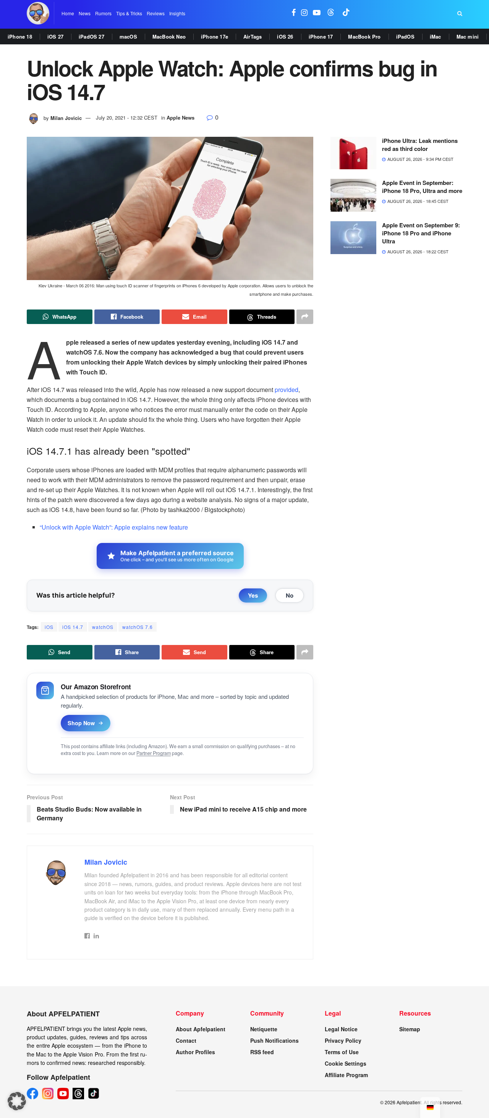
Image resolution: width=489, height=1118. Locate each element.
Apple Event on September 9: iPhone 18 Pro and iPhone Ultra (421, 233)
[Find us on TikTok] (346, 13)
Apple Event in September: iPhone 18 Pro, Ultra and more (422, 186)
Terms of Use (342, 1052)
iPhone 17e (214, 36)
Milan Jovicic (66, 117)
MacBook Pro (364, 36)
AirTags (252, 36)
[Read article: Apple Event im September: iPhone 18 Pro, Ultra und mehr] (353, 195)
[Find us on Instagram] (304, 13)
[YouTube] (63, 1093)
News (85, 13)
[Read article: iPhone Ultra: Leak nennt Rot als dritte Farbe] (353, 153)
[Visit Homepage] (38, 13)
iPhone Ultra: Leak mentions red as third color (420, 144)
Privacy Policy (343, 1040)
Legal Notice (341, 1029)
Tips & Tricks (129, 13)
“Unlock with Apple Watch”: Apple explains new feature (114, 527)
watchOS (102, 627)
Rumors (103, 13)
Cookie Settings (345, 1063)
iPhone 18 (20, 36)
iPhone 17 (321, 36)
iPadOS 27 (91, 36)
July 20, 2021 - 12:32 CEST (126, 117)
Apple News (180, 117)
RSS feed (262, 1052)
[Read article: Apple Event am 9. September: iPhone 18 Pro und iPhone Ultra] (353, 237)
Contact (186, 1040)
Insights (177, 13)
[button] (17, 1101)
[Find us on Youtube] (317, 13)
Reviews (156, 13)
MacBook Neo (169, 36)
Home (68, 13)
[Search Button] (459, 13)
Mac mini (468, 36)
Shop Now (81, 723)
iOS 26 (285, 36)
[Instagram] (47, 1093)
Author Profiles (195, 1052)
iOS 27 (55, 36)
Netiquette (263, 1029)
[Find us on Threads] (331, 13)
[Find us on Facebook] (293, 13)
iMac (435, 36)
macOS (128, 36)
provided (286, 389)
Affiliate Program (346, 1075)
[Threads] (78, 1093)
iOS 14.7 (72, 627)
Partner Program (153, 753)
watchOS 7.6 (137, 627)
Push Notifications (274, 1040)
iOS (49, 627)
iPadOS (405, 36)
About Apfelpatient (200, 1029)
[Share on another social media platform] (304, 316)
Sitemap (409, 1029)
